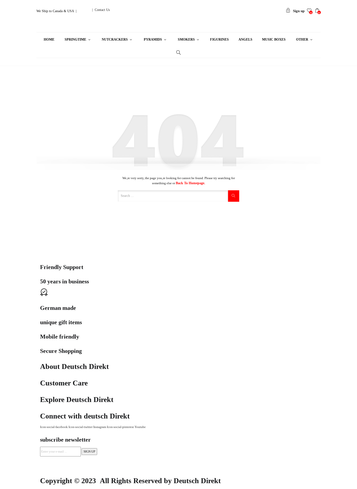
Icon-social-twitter (80, 427)
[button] (318, 11)
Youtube (140, 427)
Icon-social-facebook (54, 427)
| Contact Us (101, 10)
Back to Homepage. (190, 183)
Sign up (299, 11)
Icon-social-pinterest (121, 427)
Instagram (100, 427)
